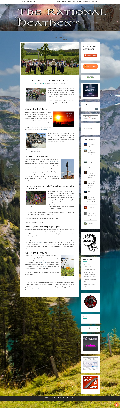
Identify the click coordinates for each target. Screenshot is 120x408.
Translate (93, 118)
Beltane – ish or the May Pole (49, 80)
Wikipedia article (54, 161)
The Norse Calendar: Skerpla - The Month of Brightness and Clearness (92, 154)
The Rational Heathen (28, 2)
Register (79, 1)
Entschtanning (44, 129)
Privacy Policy (86, 1)
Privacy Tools (95, 1)
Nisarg (73, 397)
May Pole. (61, 133)
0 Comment (62, 83)
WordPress (63, 397)
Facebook (64, 1)
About (58, 1)
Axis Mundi (43, 262)
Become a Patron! (37, 289)
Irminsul (44, 266)
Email (69, 1)
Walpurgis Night (37, 242)
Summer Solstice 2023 (89, 269)
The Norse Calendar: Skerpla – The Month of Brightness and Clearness (90, 274)
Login (74, 1)
